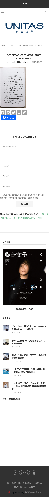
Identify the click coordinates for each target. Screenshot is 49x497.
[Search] (46, 12)
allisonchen (22, 62)
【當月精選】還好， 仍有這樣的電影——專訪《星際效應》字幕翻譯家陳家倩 (29, 386)
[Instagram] (21, 472)
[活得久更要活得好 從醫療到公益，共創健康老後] (6, 342)
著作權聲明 (29, 487)
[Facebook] (15, 472)
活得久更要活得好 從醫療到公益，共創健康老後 (28, 342)
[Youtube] (27, 472)
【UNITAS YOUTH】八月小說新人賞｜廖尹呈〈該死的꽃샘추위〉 (28, 370)
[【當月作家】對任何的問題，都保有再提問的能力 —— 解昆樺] (6, 328)
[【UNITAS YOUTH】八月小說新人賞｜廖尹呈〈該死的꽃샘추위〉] (6, 371)
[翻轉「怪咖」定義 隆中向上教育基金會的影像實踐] (6, 356)
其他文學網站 (24, 483)
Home (24, 3)
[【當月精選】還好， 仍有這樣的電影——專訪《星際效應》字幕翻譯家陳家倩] (6, 385)
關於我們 (11, 483)
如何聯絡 (37, 483)
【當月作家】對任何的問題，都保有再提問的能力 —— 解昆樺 (29, 328)
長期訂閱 (18, 487)
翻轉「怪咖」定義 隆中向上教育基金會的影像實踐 (29, 356)
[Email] (34, 472)
